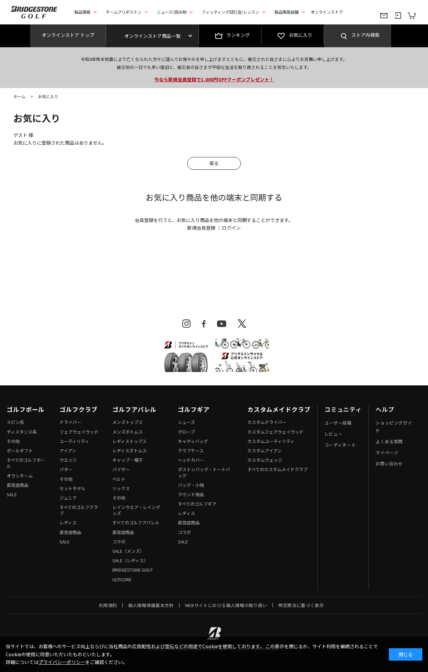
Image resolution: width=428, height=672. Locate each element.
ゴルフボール (25, 409)
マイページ (387, 452)
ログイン (231, 227)
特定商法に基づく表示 (301, 605)
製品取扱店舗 (287, 12)
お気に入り (300, 34)
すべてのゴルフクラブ (79, 510)
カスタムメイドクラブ (279, 409)
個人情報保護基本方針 (151, 605)
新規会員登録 (201, 227)
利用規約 (108, 605)
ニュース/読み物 (171, 12)
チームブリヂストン (123, 12)
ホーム (19, 96)
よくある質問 (389, 441)
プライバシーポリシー (61, 662)
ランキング (238, 34)
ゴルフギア (194, 409)
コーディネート (340, 445)
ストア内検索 (365, 34)
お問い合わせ (389, 463)
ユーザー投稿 (338, 423)
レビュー (333, 434)
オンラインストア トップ (68, 34)
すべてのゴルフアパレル (135, 522)
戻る (214, 163)
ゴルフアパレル (134, 409)
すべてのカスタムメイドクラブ (277, 469)
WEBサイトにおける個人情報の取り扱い (226, 605)
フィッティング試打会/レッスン (230, 12)
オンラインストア (327, 12)
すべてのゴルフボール (26, 463)
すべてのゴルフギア (197, 504)
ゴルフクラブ (78, 409)
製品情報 (82, 12)
